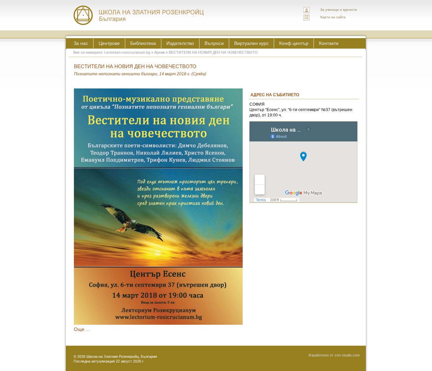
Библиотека (143, 43)
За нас (81, 43)
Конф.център (293, 43)
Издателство (180, 43)
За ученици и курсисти (338, 9)
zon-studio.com (347, 355)
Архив (159, 52)
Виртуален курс (251, 43)
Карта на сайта (333, 17)
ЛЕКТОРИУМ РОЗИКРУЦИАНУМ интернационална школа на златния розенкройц (139, 15)
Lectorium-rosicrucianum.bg (127, 52)
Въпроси (214, 43)
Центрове (109, 43)
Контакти (329, 43)
